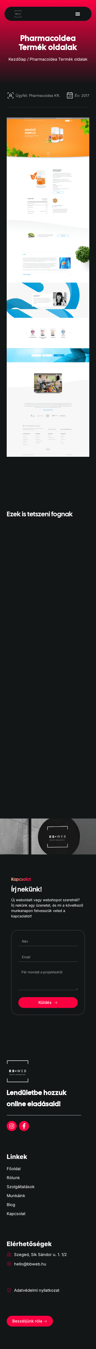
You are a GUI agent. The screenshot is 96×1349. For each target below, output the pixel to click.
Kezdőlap (17, 59)
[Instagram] (12, 1126)
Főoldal (14, 1168)
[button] (77, 14)
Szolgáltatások (21, 1186)
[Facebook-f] (24, 1126)
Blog (11, 1204)
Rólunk (13, 1177)
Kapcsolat (16, 1213)
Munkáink (16, 1195)
